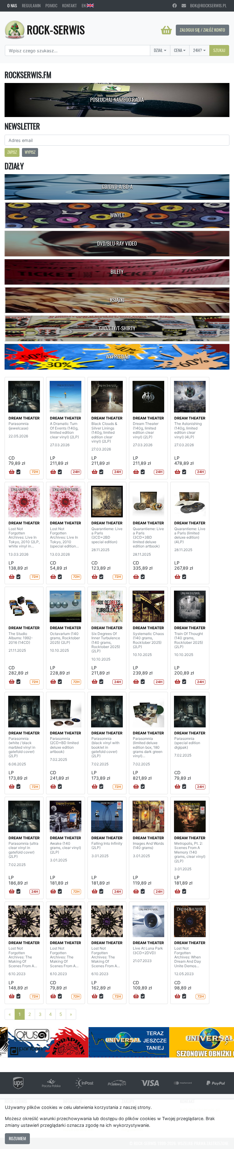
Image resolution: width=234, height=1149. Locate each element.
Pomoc (51, 5)
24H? (197, 50)
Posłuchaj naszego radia (117, 99)
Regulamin (31, 5)
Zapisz (12, 152)
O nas (12, 5)
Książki (117, 300)
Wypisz (30, 152)
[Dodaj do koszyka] (12, 472)
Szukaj (219, 50)
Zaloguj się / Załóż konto (202, 30)
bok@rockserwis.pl (206, 5)
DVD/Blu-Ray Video (117, 243)
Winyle (117, 215)
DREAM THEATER (24, 418)
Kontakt (69, 5)
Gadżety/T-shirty (117, 328)
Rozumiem (17, 1138)
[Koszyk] (166, 30)
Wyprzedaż (117, 356)
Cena (178, 50)
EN (84, 5)
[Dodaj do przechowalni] (18, 472)
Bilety (117, 271)
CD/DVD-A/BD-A (117, 186)
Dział (158, 50)
